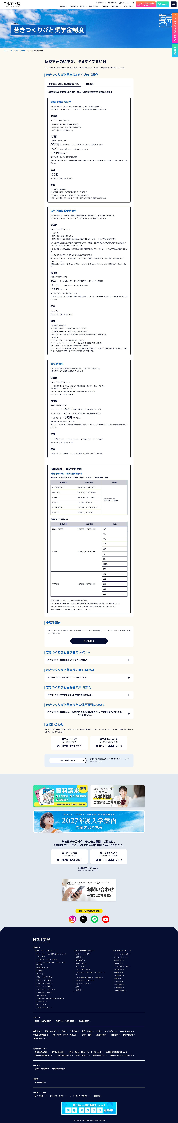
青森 (104, 534)
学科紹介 (63, 6)
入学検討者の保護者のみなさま (117, 1052)
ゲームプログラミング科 (121, 966)
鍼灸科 (77, 987)
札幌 (104, 529)
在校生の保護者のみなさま (44, 1055)
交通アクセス (114, 3)
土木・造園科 (118, 985)
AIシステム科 (118, 960)
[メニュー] (174, 4)
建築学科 (117, 978)
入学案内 (105, 6)
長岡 (104, 549)
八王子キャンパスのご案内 (65, 1021)
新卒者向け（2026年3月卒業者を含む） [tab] (64, 84)
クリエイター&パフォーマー (44, 951)
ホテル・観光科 (80, 966)
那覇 (104, 569)
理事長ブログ (38, 1038)
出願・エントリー (125, 3)
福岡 (104, 589)
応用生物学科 (118, 988)
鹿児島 (105, 564)
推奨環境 (97, 1096)
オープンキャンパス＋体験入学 (65, 1035)
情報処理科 (117, 963)
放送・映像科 (79, 960)
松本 (104, 554)
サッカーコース (41, 1002)
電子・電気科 (118, 969)
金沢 (104, 594)
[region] (89, 84)
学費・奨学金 (116, 6)
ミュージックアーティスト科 (45, 989)
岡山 (104, 559)
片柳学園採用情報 (58, 1069)
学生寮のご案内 (84, 1021)
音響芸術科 (78, 957)
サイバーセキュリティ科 (121, 954)
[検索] (133, 2)
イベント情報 (127, 6)
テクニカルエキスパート (121, 951)
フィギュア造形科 (119, 991)
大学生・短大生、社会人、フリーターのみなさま (85, 1052)
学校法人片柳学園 (41, 1069)
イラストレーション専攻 (43, 980)
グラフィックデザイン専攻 (44, 977)
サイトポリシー (40, 1096)
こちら (61, 388)
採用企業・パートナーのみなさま (121, 1055)
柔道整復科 (78, 990)
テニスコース (40, 1005)
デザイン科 (39, 974)
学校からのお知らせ (41, 1035)
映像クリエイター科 (42, 968)
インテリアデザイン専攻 (43, 983)
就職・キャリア (93, 6)
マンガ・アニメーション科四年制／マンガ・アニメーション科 (51, 955)
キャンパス (73, 6)
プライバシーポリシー (57, 1096)
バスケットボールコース (43, 1008)
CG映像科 (39, 971)
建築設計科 (117, 982)
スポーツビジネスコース (82, 984)
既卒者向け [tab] (90, 84)
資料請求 (115, 1035)
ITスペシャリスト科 (120, 957)
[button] (89, 660)
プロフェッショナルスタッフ (83, 951)
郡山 (104, 539)
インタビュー (110, 1031)
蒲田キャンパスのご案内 (43, 1021)
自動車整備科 (118, 975)
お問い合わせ (128, 1035)
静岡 (104, 584)
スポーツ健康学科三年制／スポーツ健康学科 (49, 999)
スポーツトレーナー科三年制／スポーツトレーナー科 (90, 973)
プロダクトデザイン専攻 (43, 986)
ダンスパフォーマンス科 (43, 992)
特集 (99, 1031)
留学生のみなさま (58, 1052)
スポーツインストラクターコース (85, 981)
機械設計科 (117, 972)
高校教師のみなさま (65, 1055)
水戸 (104, 544)
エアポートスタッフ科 (82, 969)
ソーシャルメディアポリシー (79, 1096)
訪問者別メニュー (102, 3)
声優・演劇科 (40, 995)
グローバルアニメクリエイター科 (46, 959)
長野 (104, 579)
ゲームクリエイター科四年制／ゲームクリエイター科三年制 (51, 963)
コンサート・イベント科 (82, 954)
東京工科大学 (39, 1082)
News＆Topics (126, 1031)
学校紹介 (82, 6)
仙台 (104, 574)
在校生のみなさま (82, 1055)
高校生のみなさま (41, 1052)
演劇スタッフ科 (80, 963)
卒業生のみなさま (99, 1055)
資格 (64, 1031)
